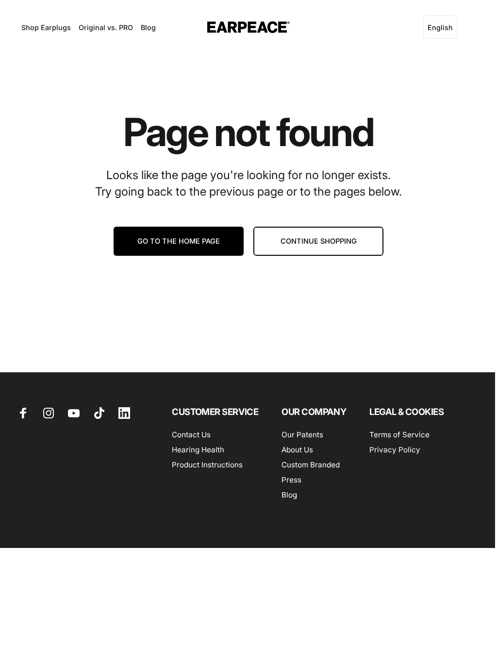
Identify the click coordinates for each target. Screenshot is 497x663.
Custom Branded (311, 464)
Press (291, 479)
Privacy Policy (394, 449)
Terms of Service (399, 434)
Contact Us (191, 434)
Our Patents (302, 434)
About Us (297, 449)
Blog (289, 494)
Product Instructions (207, 464)
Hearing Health (198, 449)
